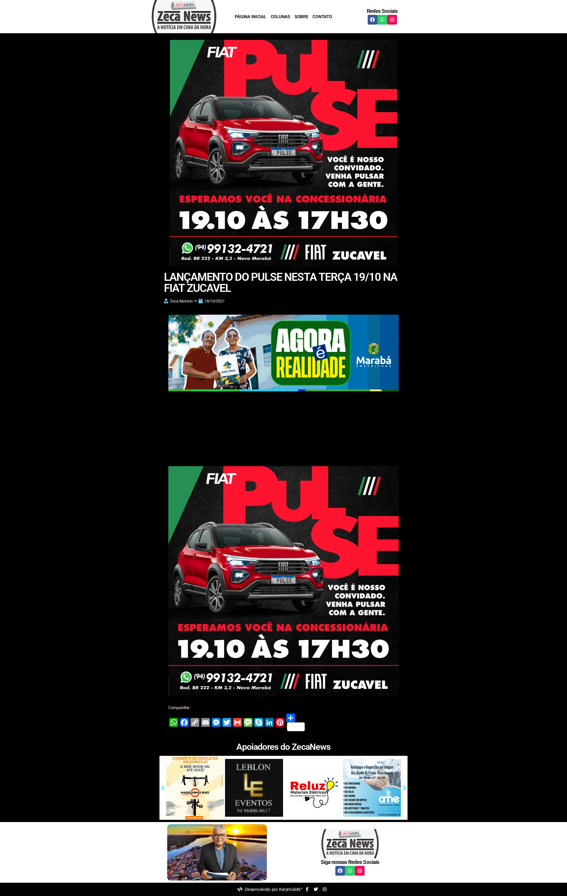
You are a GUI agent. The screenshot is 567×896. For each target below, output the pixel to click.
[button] (162, 788)
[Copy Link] (195, 722)
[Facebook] (372, 20)
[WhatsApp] (173, 722)
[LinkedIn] (269, 722)
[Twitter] (226, 722)
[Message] (248, 722)
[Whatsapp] (382, 20)
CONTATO (322, 16)
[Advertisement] (283, 426)
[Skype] (258, 722)
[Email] (205, 722)
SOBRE (301, 16)
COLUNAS (280, 16)
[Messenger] (216, 722)
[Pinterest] (280, 722)
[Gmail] (237, 722)
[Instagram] (392, 20)
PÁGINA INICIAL (250, 16)
